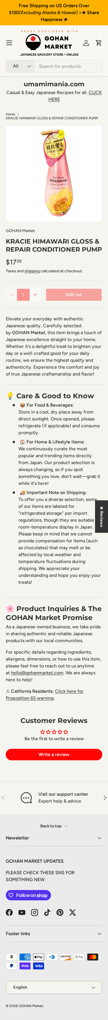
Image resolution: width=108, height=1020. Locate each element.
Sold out (74, 294)
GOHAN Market (20, 230)
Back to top (51, 826)
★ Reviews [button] (101, 516)
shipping (32, 271)
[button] (98, 43)
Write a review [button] (54, 754)
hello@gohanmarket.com (37, 672)
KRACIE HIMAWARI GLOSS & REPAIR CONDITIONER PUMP (52, 118)
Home (10, 114)
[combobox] (54, 66)
